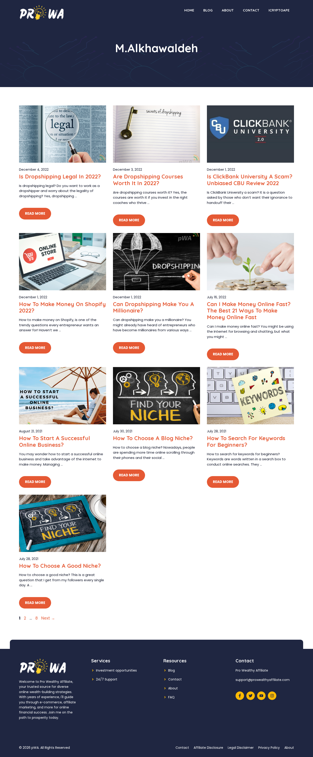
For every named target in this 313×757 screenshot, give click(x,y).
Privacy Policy (269, 747)
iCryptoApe (279, 10)
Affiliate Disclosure (208, 747)
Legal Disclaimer (241, 747)
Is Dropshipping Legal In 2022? (60, 176)
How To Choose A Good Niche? (60, 565)
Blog (208, 10)
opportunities (126, 670)
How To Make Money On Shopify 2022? (62, 307)
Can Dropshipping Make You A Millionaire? (153, 307)
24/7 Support (106, 679)
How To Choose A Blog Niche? (153, 438)
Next (48, 618)
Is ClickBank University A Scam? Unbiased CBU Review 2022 (249, 180)
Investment (105, 670)
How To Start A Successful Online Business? (54, 441)
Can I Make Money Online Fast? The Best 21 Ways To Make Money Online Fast (249, 311)
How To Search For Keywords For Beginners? (246, 441)
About (228, 10)
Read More (35, 213)
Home (189, 10)
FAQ (171, 697)
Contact (251, 10)
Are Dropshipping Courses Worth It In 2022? (148, 180)
